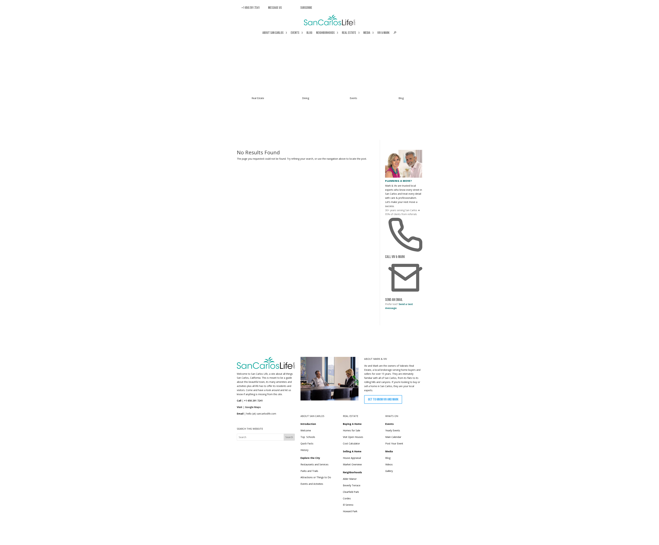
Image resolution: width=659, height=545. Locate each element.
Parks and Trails (309, 471)
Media (366, 33)
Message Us (274, 8)
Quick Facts (306, 443)
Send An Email (394, 299)
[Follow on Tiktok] (247, 421)
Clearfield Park (351, 492)
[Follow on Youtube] (263, 421)
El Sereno (348, 504)
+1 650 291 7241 (250, 8)
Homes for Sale (351, 430)
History (304, 450)
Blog (309, 33)
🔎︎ (395, 33)
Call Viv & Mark (395, 257)
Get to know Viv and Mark (383, 399)
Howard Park (350, 511)
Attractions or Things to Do (315, 477)
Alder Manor (350, 478)
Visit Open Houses (353, 437)
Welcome (305, 430)
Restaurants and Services (314, 464)
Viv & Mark (383, 33)
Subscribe (306, 8)
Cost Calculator (351, 443)
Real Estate (349, 33)
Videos (389, 464)
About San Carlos (273, 33)
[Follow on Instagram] (255, 421)
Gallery (389, 471)
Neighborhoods (325, 33)
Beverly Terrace (351, 485)
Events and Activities (311, 483)
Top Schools (307, 437)
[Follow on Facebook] (239, 421)
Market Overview (352, 464)
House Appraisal (352, 458)
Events (295, 33)
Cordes (347, 498)
